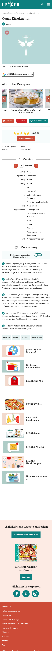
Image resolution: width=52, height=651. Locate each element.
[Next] (48, 99)
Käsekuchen (35, 13)
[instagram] (35, 593)
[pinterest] (26, 593)
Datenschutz (7, 615)
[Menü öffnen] (48, 4)
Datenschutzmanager (11, 619)
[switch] (38, 255)
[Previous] (4, 99)
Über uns (5, 632)
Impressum (6, 606)
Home (4, 13)
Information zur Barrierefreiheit (15, 623)
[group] (26, 103)
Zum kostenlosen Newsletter (26, 534)
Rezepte (11, 13)
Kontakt (5, 640)
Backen (19, 13)
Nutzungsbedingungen (11, 611)
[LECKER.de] (11, 4)
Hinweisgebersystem (10, 628)
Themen (5, 636)
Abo (3, 645)
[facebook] (16, 593)
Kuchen (26, 13)
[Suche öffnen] (42, 4)
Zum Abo (26, 577)
